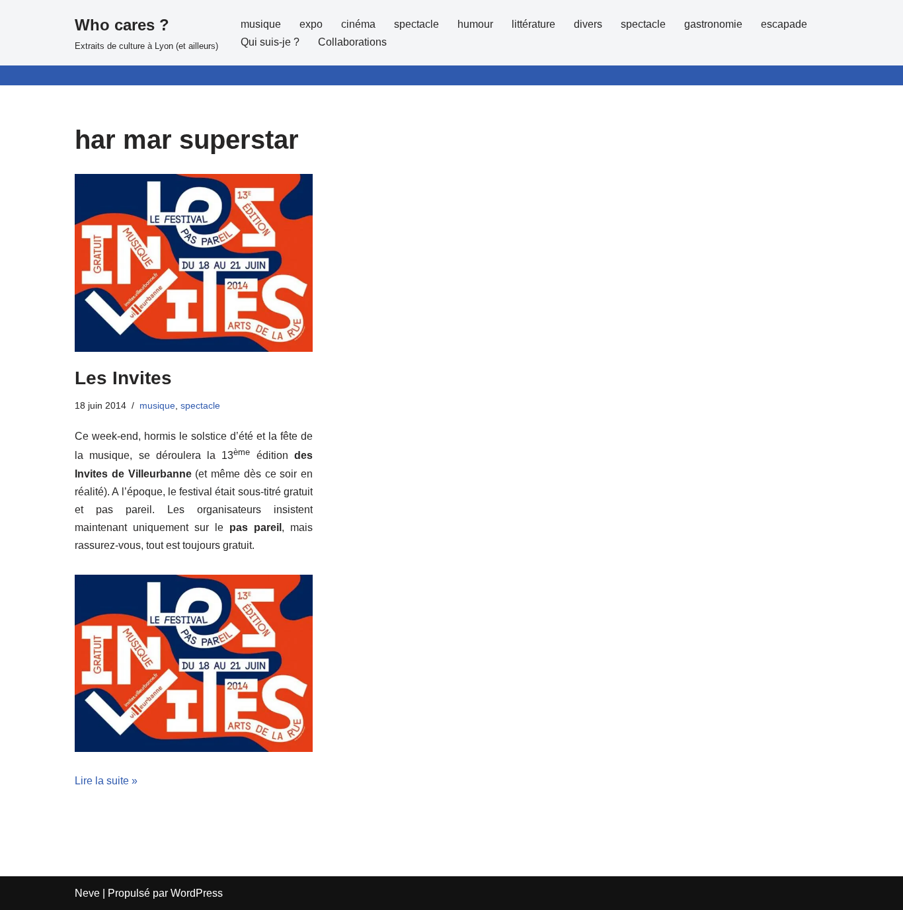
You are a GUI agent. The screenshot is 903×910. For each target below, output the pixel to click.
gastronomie (713, 24)
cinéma (358, 24)
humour (475, 24)
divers (588, 24)
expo (311, 24)
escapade (784, 24)
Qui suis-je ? (270, 42)
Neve (87, 893)
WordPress (197, 893)
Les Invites (123, 378)
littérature (533, 24)
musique (261, 24)
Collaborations (352, 42)
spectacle (416, 24)
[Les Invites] (194, 263)
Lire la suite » (106, 780)
